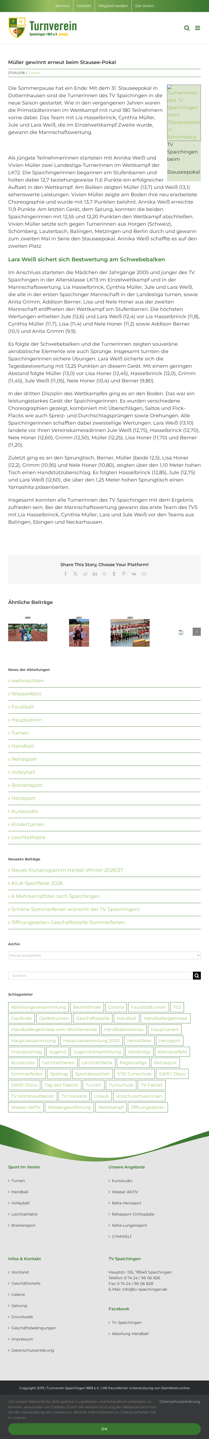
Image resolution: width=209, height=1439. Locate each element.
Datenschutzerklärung (32, 1350)
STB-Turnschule (134, 1073)
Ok (104, 1428)
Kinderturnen (27, 824)
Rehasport (24, 759)
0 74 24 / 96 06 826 (142, 1277)
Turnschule (121, 1085)
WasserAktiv (26, 694)
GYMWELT (122, 1236)
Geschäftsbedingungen (33, 1328)
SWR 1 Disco (172, 1073)
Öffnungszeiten (148, 1107)
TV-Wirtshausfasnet (32, 1096)
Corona (116, 1007)
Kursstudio (24, 811)
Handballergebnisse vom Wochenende (54, 1029)
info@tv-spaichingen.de (144, 1289)
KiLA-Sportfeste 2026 (37, 883)
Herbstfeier (139, 1040)
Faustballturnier (148, 1007)
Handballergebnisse (166, 1018)
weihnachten (27, 681)
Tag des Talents (61, 1085)
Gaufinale (21, 1018)
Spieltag (59, 1073)
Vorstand (20, 1272)
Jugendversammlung (97, 1051)
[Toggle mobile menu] (198, 28)
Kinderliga (139, 1051)
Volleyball (23, 772)
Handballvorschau (124, 1029)
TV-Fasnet (152, 1085)
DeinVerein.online (175, 1388)
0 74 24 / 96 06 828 (135, 1283)
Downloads (22, 1316)
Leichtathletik (28, 837)
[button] (12, 632)
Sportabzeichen (92, 1073)
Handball (22, 746)
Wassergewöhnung (69, 1107)
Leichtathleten (58, 1062)
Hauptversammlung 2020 (91, 1040)
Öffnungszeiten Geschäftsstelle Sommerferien (68, 922)
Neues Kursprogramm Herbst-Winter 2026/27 (67, 870)
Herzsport (23, 798)
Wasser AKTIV (26, 1107)
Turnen (34, 73)
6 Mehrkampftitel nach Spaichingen (55, 896)
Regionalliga (133, 1062)
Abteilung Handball (130, 1333)
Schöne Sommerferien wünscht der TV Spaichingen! (75, 909)
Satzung (19, 1305)
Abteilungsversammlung (38, 1007)
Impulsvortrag (26, 1051)
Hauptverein (26, 720)
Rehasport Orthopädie (133, 1214)
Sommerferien (27, 1073)
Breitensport (26, 785)
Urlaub (101, 1096)
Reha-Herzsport (127, 1203)
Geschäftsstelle (92, 1018)
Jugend (57, 1051)
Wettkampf (111, 1107)
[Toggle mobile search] (187, 28)
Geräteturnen (54, 1018)
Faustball (22, 707)
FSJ (177, 1007)
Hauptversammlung (33, 1040)
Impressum (22, 1339)
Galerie (18, 1294)
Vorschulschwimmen (139, 1096)
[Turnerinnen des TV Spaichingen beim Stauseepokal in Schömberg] (184, 88)
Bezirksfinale (87, 1007)
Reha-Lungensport (129, 1225)
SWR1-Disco (24, 1085)
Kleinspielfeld (172, 1051)
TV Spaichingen (127, 1322)
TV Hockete (74, 1096)
